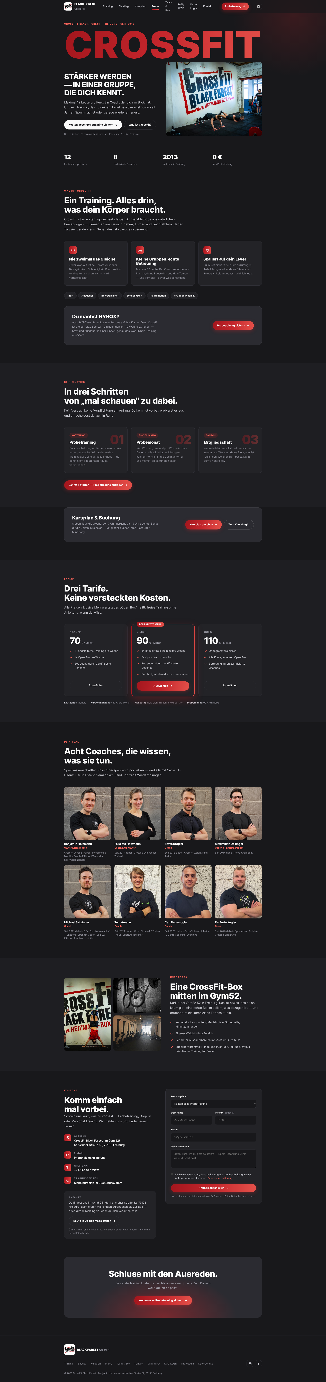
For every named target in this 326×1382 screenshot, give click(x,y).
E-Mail (174, 1129)
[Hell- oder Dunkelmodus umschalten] (258, 6)
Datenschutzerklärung (219, 1178)
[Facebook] (258, 1363)
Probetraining (235, 6)
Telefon (224, 1112)
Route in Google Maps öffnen (94, 1220)
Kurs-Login (193, 6)
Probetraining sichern (233, 325)
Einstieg (124, 6)
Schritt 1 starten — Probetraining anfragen (98, 484)
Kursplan (140, 6)
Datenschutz (205, 1363)
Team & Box (123, 1363)
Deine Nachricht (180, 1146)
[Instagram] (250, 1363)
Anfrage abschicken (213, 1187)
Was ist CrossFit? (140, 124)
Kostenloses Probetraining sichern (93, 124)
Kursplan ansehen (203, 524)
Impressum (187, 1363)
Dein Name (177, 1112)
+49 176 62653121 (86, 1170)
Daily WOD (181, 6)
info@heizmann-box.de (89, 1157)
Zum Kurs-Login (238, 524)
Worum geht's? (179, 1096)
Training (108, 6)
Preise (155, 6)
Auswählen (96, 685)
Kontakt (208, 6)
